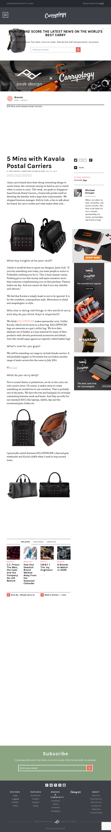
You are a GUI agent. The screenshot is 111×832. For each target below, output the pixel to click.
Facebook (55, 801)
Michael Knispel (90, 191)
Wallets (15, 802)
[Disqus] (39, 639)
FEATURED (38, 542)
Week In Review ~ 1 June (55, 595)
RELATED (25, 542)
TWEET (83, 160)
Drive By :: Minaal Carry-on (23, 595)
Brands (10, 175)
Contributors (96, 799)
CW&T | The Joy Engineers (46, 567)
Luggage (15, 799)
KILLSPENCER (25, 321)
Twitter (56, 804)
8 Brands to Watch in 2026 (62, 567)
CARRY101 (51, 542)
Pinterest (56, 807)
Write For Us (96, 802)
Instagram (64, 785)
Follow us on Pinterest (55, 785)
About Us (96, 795)
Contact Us (96, 806)
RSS (59, 785)
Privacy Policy (96, 813)
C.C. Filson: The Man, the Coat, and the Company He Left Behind (13, 572)
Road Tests (35, 795)
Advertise (96, 809)
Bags (18, 175)
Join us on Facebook (46, 785)
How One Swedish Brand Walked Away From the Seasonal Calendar (30, 574)
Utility (15, 806)
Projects (35, 802)
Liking (35, 806)
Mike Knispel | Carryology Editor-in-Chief (27, 171)
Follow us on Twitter (51, 785)
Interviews (27, 175)
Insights (35, 799)
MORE (81, 168)
